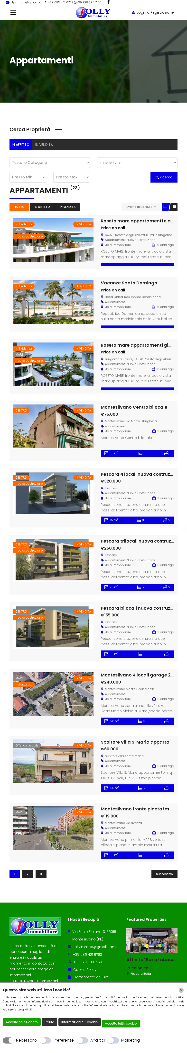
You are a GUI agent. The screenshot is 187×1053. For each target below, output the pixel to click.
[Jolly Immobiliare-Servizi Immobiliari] (93, 12)
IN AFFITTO (20, 144)
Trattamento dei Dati (91, 977)
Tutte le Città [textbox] (111, 162)
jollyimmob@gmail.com (27, 2)
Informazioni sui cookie (79, 1022)
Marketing (130, 1040)
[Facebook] (108, 2)
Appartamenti (115, 240)
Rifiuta (49, 1022)
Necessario (26, 1040)
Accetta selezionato (22, 1022)
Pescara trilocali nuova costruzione (141, 541)
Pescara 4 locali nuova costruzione (140, 474)
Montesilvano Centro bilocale (134, 407)
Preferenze (64, 1040)
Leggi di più (25, 1009)
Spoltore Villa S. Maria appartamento (143, 742)
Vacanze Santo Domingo (129, 283)
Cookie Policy (84, 969)
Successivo (164, 874)
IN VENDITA (44, 144)
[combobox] (137, 162)
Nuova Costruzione (141, 240)
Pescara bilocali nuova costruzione (140, 608)
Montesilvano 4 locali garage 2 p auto (144, 675)
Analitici (97, 1040)
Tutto (19, 207)
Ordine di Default (139, 207)
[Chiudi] (181, 990)
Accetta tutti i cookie (121, 1023)
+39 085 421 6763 (87, 954)
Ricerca (165, 177)
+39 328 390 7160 (88, 2)
